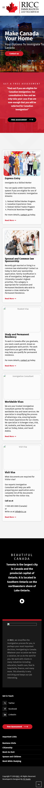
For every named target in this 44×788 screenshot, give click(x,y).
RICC (18, 776)
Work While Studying (11, 761)
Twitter (11, 703)
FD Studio (27, 779)
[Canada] (22, 601)
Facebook (12, 709)
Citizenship (7, 747)
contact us (25, 360)
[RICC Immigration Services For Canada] (22, 7)
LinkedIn (12, 714)
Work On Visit (8, 752)
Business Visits (9, 743)
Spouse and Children (11, 756)
